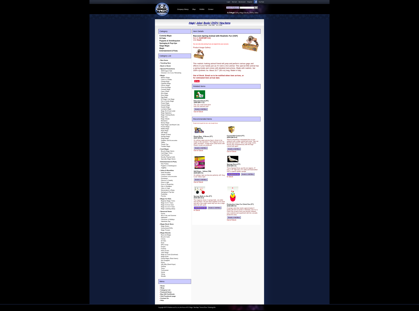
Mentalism (164, 121)
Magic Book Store (167, 224)
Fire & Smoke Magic (167, 101)
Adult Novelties (166, 172)
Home (162, 286)
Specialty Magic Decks (168, 159)
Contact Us (164, 298)
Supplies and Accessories (169, 140)
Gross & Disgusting (167, 184)
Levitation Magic (166, 109)
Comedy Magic (165, 36)
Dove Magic (164, 95)
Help (162, 300)
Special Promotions (167, 69)
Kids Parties (165, 164)
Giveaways (164, 178)
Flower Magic (165, 103)
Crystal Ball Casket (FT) (235, 136)
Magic (192, 23)
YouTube (261, 2)
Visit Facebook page (168, 296)
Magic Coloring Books (168, 115)
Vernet (163, 272)
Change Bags (165, 81)
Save (197, 81)
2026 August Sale (166, 71)
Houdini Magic (165, 107)
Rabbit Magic (165, 128)
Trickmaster (164, 270)
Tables (163, 142)
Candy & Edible (166, 174)
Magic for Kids (165, 199)
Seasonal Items (166, 211)
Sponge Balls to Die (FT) (203, 196)
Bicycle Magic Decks (167, 151)
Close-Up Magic (166, 87)
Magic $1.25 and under (168, 111)
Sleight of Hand (166, 134)
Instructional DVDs (167, 228)
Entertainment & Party (168, 51)
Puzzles (163, 196)
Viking (163, 274)
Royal (163, 262)
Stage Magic (164, 46)
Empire (163, 247)
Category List (165, 290)
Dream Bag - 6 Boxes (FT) (203, 136)
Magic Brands (165, 233)
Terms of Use (203, 307)
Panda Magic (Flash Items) (169, 258)
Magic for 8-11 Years (167, 205)
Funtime (163, 248)
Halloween (164, 217)
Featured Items (166, 292)
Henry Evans (165, 250)
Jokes (199, 23)
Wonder (163, 276)
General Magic (165, 105)
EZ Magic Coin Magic (168, 99)
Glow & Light (165, 182)
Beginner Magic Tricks (168, 201)
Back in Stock (165, 66)
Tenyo (163, 268)
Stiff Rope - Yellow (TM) (202, 171)
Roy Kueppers (165, 260)
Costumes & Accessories (169, 176)
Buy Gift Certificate (167, 294)
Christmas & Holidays (168, 219)
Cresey (163, 239)
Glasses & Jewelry (167, 180)
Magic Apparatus (166, 113)
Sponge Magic (165, 136)
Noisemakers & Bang (167, 190)
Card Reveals (165, 155)
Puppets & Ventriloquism (169, 41)
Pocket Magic (165, 127)
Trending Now (165, 63)
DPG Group (164, 245)
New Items (224, 23)
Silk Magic (164, 132)
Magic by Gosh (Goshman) (169, 254)
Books (206, 23)
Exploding (164, 194)
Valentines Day (165, 221)
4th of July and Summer (168, 215)
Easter (163, 213)
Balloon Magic (165, 77)
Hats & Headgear (166, 186)
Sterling (163, 266)
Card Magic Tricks (167, 153)
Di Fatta (162, 38)
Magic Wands (165, 119)
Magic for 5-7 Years (167, 203)
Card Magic (164, 149)
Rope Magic (164, 130)
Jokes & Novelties (167, 170)
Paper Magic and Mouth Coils (170, 125)
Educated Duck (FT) (201, 101)
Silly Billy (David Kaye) (168, 264)
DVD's (214, 23)
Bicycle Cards (165, 237)
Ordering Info (212, 307)
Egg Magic (164, 97)
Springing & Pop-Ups (168, 43)
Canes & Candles (166, 79)
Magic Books (165, 226)
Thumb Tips (164, 144)
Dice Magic (164, 93)
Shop (162, 288)
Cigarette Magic (166, 83)
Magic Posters (165, 230)
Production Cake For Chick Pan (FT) (240, 204)
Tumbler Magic (165, 146)
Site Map (196, 307)
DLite (162, 243)
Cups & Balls (165, 91)
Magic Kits (164, 117)
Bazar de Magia (166, 235)
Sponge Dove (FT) (233, 164)
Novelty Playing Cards (168, 157)
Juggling (163, 168)
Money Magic (165, 123)
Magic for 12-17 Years (168, 207)
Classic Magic (165, 85)
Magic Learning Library (168, 209)
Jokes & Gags (165, 188)
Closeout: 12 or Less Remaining (171, 73)
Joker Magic (165, 252)
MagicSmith (164, 256)
